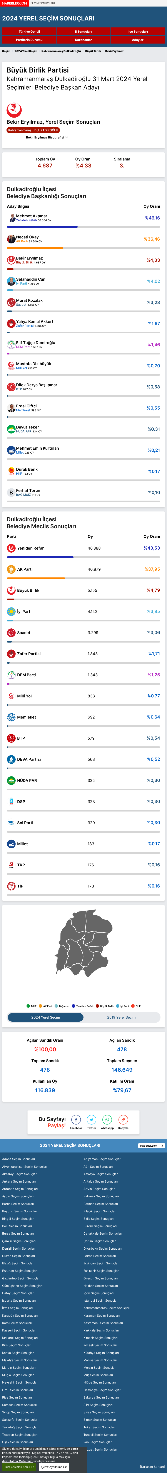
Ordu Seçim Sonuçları (17, 1390)
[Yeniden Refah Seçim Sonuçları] (11, 548)
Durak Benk (27, 469)
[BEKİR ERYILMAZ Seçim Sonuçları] (11, 260)
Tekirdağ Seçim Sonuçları (20, 1427)
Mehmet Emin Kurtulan (37, 448)
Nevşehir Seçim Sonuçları (20, 1382)
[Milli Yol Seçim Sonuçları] (11, 696)
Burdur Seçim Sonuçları (100, 1226)
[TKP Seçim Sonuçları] (11, 865)
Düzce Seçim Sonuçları (18, 1256)
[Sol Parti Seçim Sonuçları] (11, 822)
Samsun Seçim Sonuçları (19, 1405)
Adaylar (138, 40)
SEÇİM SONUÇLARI (42, 3)
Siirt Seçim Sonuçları (98, 1405)
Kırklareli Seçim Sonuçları (20, 1338)
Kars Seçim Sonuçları (17, 1323)
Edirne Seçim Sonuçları (100, 1256)
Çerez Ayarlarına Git (54, 1467)
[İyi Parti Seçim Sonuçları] (11, 611)
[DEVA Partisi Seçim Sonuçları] (11, 759)
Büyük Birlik (28, 590)
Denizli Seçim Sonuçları (18, 1248)
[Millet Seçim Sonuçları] (11, 844)
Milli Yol (24, 696)
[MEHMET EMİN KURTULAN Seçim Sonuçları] (11, 450)
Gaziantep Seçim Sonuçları (21, 1278)
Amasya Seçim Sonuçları (101, 1174)
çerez (74, 1448)
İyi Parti (24, 611)
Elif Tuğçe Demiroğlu (35, 342)
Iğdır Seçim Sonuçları (99, 1293)
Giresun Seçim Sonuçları (101, 1278)
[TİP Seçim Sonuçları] (11, 886)
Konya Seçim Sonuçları (18, 1353)
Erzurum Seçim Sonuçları (19, 1270)
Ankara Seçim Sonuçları (19, 1181)
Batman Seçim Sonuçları (101, 1204)
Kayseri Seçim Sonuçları (19, 1330)
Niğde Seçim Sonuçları (100, 1382)
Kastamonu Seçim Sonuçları (103, 1323)
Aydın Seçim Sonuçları (17, 1196)
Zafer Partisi (29, 653)
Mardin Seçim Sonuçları (18, 1367)
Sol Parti (25, 822)
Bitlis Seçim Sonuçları (99, 1218)
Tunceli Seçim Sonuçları (100, 1434)
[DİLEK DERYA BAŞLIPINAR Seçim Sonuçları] (11, 387)
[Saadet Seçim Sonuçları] (11, 632)
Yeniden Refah (31, 548)
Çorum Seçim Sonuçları (100, 1241)
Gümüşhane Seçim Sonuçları (22, 1285)
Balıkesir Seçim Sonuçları (101, 1196)
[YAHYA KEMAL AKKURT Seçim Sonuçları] (11, 323)
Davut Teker (27, 427)
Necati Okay (27, 237)
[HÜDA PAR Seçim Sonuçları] (11, 780)
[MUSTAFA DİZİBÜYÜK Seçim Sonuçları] (11, 365)
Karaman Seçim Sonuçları (102, 1315)
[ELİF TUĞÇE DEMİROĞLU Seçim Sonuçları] (11, 344)
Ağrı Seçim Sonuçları (98, 1166)
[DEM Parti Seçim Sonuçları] (11, 675)
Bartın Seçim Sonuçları (18, 1204)
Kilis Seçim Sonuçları (16, 1345)
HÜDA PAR (27, 780)
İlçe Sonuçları (138, 31)
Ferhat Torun (28, 490)
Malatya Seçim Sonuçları (19, 1360)
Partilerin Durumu (29, 40)
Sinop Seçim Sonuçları (18, 1412)
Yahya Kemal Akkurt (34, 321)
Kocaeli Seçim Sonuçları (100, 1345)
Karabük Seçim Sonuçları (20, 1315)
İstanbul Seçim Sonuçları (101, 1300)
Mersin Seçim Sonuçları (100, 1367)
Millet (22, 844)
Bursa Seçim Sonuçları (18, 1233)
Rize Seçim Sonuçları (17, 1397)
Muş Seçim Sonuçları (98, 1375)
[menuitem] (95, 964)
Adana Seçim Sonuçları (18, 1159)
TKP (21, 865)
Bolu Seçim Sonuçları (17, 1226)
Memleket (26, 717)
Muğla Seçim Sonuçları (18, 1375)
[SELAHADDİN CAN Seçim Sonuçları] (11, 281)
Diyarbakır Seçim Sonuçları (103, 1248)
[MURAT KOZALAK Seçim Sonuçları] (11, 302)
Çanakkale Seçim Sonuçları (103, 1233)
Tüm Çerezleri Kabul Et (19, 1467)
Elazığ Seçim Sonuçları (18, 1263)
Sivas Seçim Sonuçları (99, 1412)
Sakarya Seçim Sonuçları (101, 1397)
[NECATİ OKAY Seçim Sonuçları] (11, 239)
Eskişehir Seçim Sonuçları (101, 1270)
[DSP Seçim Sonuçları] (11, 801)
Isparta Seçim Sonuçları (19, 1300)
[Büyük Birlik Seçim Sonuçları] (11, 590)
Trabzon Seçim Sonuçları (19, 1434)
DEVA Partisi (29, 759)
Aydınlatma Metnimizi (17, 1461)
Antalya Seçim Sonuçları (101, 1181)
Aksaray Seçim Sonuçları (19, 1174)
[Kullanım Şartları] (152, 1466)
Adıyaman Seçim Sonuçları (102, 1159)
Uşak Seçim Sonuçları (17, 1442)
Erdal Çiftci (26, 406)
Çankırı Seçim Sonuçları (18, 1241)
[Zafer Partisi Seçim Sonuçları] (11, 654)
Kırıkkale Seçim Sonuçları (101, 1330)
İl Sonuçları (83, 31)
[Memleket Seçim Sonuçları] (11, 717)
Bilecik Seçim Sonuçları (100, 1211)
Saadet (23, 632)
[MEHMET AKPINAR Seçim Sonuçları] (11, 218)
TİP (20, 886)
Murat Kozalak (29, 300)
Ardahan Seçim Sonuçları (20, 1189)
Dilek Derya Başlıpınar (36, 385)
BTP (21, 738)
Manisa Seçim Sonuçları (100, 1360)
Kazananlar (83, 40)
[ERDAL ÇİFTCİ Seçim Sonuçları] (11, 408)
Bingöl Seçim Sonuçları (18, 1218)
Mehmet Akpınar (31, 216)
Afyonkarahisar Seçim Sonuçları (24, 1166)
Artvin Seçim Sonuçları (99, 1189)
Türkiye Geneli (29, 31)
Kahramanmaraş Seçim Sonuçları (107, 1308)
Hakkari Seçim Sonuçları (101, 1285)
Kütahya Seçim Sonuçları (101, 1353)
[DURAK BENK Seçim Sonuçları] (11, 471)
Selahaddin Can (30, 279)
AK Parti (25, 569)
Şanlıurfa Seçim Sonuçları (20, 1419)
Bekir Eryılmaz (29, 258)
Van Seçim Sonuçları (98, 1442)
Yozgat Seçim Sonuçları (100, 1449)
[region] (43, 1460)
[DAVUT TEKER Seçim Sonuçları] (11, 429)
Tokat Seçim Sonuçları (99, 1427)
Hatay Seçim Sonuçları (18, 1293)
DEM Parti (26, 675)
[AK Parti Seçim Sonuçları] (11, 569)
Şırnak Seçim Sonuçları (100, 1419)
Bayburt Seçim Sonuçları (19, 1211)
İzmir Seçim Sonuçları (17, 1308)
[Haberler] (14, 5)
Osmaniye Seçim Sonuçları (102, 1390)
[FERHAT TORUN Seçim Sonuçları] (11, 492)
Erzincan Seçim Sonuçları (101, 1263)
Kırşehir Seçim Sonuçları (100, 1338)
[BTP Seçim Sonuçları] (11, 738)
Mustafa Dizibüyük (33, 363)
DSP (21, 801)
